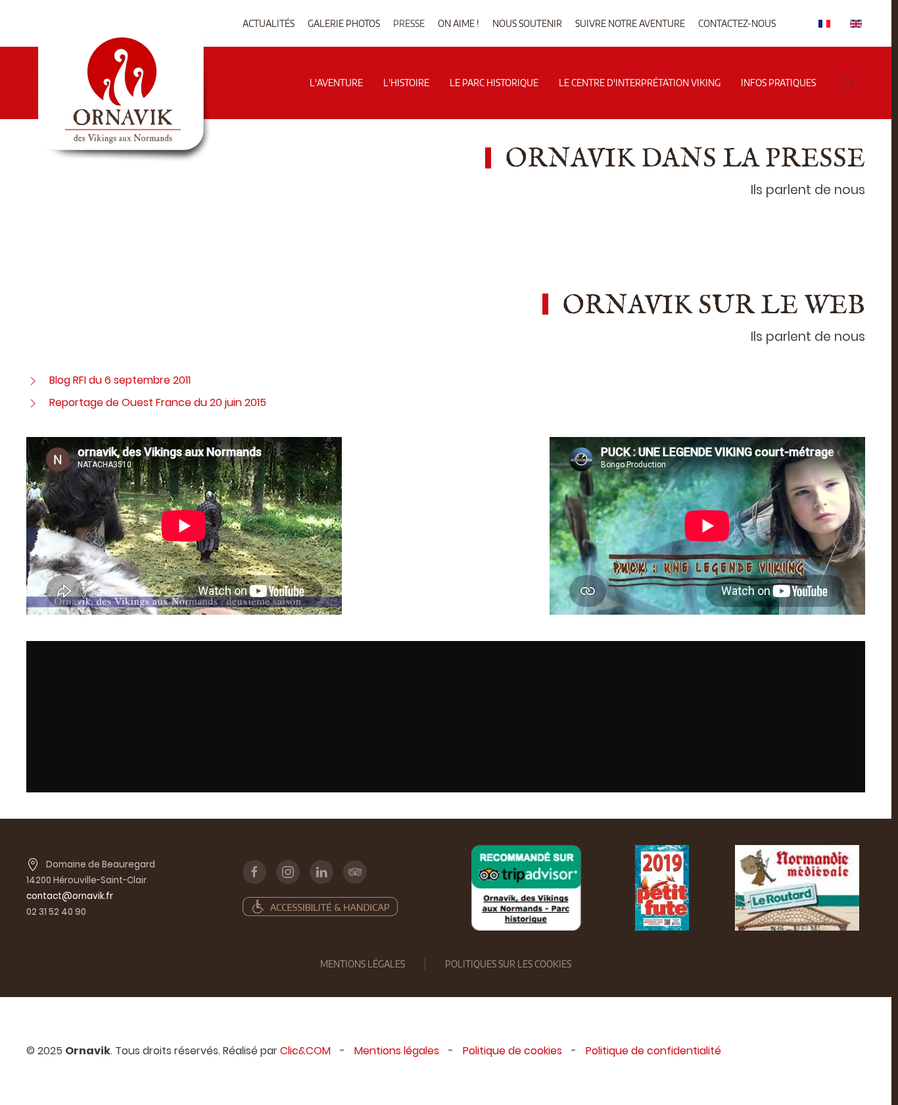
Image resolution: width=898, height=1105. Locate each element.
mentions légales (362, 963)
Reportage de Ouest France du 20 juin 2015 (157, 402)
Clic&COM (305, 1050)
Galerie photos (344, 23)
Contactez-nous (737, 23)
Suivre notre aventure (630, 23)
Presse (409, 23)
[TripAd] (526, 888)
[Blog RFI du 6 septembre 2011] (32, 380)
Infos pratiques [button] (778, 82)
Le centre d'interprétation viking (640, 82)
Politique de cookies (512, 1050)
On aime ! (458, 23)
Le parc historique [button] (494, 82)
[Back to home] (124, 39)
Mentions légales (396, 1050)
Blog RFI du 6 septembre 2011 (120, 380)
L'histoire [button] (406, 82)
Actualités (269, 23)
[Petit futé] (662, 888)
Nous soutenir (527, 23)
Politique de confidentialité (653, 1050)
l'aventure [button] (336, 82)
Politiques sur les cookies (508, 963)
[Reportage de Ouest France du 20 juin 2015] (32, 402)
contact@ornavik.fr (69, 896)
